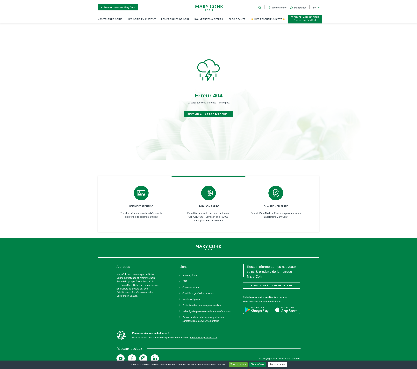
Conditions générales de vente (198, 293)
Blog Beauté (237, 19)
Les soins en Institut (142, 19)
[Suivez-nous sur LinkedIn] (155, 358)
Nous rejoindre (190, 275)
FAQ (184, 281)
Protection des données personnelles (201, 305)
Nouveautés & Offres (208, 19)
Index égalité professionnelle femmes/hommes (206, 311)
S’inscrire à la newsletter (271, 285)
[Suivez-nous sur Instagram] (143, 358)
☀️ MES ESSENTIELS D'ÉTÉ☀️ (268, 19)
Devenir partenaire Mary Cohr (119, 7)
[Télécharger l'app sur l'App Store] (286, 310)
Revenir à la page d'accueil (208, 114)
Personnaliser (278, 364)
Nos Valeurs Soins (110, 19)
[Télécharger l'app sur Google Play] (256, 310)
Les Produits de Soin (175, 19)
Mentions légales (191, 299)
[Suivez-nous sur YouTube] (120, 358)
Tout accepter (238, 364)
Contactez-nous (190, 287)
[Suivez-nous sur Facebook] (132, 358)
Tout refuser (258, 364)
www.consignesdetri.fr (203, 337)
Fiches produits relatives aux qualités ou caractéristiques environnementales (203, 319)
